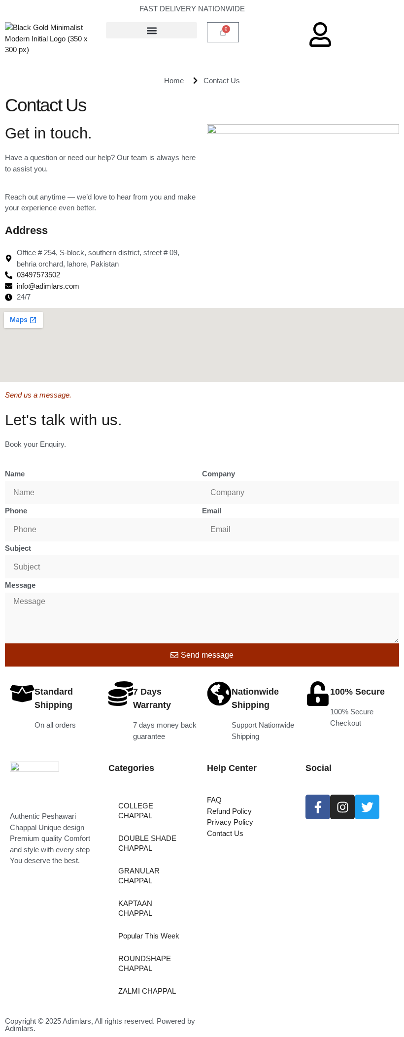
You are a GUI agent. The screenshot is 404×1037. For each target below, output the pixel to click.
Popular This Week (148, 936)
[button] (151, 30)
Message (20, 585)
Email (211, 510)
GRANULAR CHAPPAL (139, 876)
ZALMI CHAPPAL (147, 991)
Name (15, 473)
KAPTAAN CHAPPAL (135, 908)
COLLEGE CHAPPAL (135, 811)
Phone (16, 510)
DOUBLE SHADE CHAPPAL (147, 843)
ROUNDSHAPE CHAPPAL (144, 963)
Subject (18, 548)
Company (218, 473)
